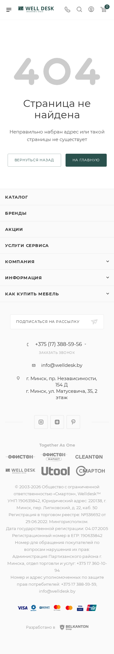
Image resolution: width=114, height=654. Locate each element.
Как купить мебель (32, 293)
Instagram (41, 422)
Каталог (16, 197)
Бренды (16, 213)
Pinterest (73, 422)
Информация (23, 277)
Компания (20, 261)
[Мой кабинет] (91, 10)
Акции (14, 229)
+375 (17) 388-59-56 (58, 344)
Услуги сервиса (27, 245)
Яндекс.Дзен (57, 422)
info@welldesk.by (61, 365)
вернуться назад (34, 160)
